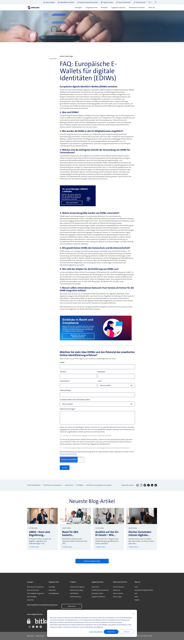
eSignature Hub (91, 7)
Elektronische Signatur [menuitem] (77, 587)
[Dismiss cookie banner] (133, 614)
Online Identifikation (34, 485)
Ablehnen (127, 632)
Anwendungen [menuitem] (32, 597)
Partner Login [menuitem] (117, 597)
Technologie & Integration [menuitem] (35, 593)
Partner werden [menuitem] (118, 593)
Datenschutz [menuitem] (40, 636)
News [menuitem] (136, 597)
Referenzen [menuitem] (116, 590)
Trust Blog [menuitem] (51, 587)
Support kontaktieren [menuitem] (98, 597)
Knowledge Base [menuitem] (53, 593)
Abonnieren (71, 606)
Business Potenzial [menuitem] (33, 590)
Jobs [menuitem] (136, 593)
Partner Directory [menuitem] (118, 587)
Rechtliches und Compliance (53, 485)
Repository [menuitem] (30, 636)
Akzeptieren (111, 632)
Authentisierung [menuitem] (75, 597)
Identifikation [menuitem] (74, 593)
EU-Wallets (79, 485)
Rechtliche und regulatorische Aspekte (99, 485)
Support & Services (118, 7)
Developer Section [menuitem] (97, 593)
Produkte (104, 7)
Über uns (151, 7)
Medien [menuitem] (137, 600)
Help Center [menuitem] (95, 587)
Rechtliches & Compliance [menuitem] (35, 587)
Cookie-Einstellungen (96, 632)
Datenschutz (69, 485)
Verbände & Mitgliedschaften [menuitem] (144, 590)
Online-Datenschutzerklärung (94, 627)
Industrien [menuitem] (30, 600)
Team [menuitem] (136, 587)
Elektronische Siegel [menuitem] (76, 590)
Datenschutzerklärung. (68, 454)
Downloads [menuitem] (52, 590)
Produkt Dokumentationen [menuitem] (100, 590)
